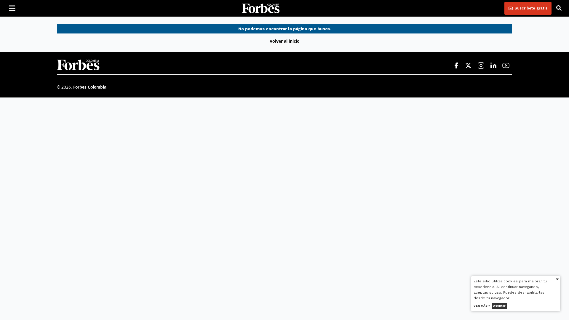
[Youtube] (505, 66)
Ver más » (482, 305)
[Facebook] (456, 66)
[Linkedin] (493, 66)
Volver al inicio (285, 41)
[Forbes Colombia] (261, 8)
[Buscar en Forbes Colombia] (559, 8)
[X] (468, 66)
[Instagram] (481, 66)
